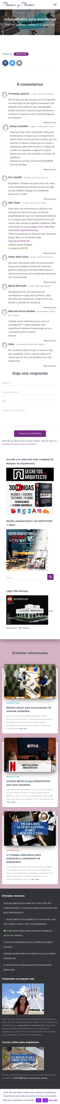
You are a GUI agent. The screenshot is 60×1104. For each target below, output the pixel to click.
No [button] (45, 1100)
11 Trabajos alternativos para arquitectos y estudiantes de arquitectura (23, 858)
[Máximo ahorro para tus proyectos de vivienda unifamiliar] (30, 681)
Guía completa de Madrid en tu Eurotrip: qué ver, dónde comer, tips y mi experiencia (29, 921)
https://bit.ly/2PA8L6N (19, 241)
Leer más (52, 1100)
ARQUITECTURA (21, 54)
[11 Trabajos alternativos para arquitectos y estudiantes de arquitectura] (30, 828)
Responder (51, 123)
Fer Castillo (15, 177)
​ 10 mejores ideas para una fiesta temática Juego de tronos (27, 933)
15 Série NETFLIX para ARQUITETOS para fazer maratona (27, 967)
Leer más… (24, 728)
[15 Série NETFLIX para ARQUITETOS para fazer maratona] (30, 755)
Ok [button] (39, 1100)
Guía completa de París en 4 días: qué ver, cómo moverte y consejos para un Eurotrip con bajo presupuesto (30, 908)
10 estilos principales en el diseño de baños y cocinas (28, 944)
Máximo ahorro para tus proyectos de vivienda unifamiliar (29, 956)
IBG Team (14, 202)
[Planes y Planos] (19, 5)
